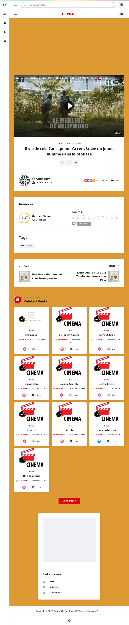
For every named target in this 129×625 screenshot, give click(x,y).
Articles (53, 587)
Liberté (31, 430)
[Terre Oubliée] (106, 317)
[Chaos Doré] (31, 366)
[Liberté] (31, 412)
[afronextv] (24, 180)
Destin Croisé (107, 383)
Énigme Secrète (69, 383)
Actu (52, 581)
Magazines (55, 592)
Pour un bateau (107, 430)
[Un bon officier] (31, 458)
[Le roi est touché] (69, 317)
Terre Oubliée (106, 334)
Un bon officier (31, 475)
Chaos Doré (32, 383)
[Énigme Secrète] (69, 366)
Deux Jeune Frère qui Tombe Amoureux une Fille (91, 276)
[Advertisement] (70, 540)
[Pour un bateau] (106, 412)
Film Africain (26, 245)
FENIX (68, 13)
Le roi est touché (69, 334)
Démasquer (32, 334)
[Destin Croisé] (106, 366)
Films (61, 143)
